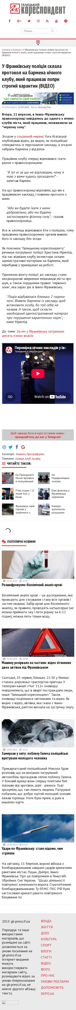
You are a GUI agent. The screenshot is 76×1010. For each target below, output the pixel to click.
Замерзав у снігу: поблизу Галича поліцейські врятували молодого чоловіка (35, 755)
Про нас (48, 975)
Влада (46, 921)
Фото (45, 969)
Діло (45, 933)
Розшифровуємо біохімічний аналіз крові (32, 584)
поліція (19, 458)
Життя (47, 927)
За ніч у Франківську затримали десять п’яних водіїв (33, 333)
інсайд (36, 458)
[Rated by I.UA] (10, 1003)
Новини (20, 454)
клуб (28, 458)
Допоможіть (52, 987)
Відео (46, 963)
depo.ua (47, 993)
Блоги (46, 951)
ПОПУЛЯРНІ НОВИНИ (21, 541)
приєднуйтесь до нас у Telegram (37, 437)
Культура (49, 939)
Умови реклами (55, 981)
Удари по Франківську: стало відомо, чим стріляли (32, 850)
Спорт (46, 945)
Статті (46, 957)
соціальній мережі (30, 136)
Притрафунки (35, 454)
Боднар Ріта (44, 107)
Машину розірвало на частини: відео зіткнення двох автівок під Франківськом (36, 665)
